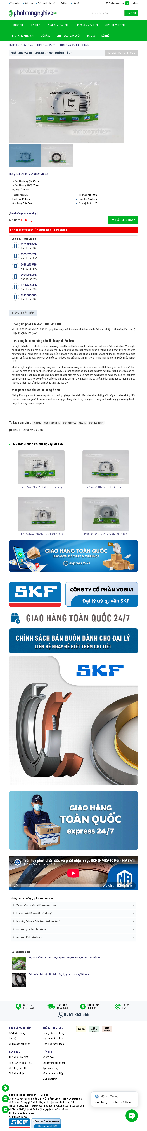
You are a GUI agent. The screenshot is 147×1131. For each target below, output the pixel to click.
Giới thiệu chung (17, 1033)
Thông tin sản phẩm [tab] (23, 312)
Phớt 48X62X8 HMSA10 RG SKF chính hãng (41, 533)
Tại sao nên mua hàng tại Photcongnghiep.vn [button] (35, 905)
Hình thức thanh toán (53, 1044)
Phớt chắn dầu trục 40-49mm (121, 53)
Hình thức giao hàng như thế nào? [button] (30, 929)
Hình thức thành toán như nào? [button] (28, 937)
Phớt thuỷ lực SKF (18, 1068)
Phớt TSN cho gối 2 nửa (21, 1062)
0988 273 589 (29, 264)
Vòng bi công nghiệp (53, 1073)
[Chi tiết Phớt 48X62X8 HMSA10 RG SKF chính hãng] (41, 514)
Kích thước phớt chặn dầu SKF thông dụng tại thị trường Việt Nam (59, 974)
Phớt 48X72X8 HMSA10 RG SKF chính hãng (105, 533)
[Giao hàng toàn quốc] (73, 555)
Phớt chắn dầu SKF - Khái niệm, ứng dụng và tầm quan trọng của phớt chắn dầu (65, 957)
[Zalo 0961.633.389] (5, 1089)
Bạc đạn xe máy (50, 1068)
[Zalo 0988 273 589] (5, 1111)
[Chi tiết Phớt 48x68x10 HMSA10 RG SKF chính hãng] (106, 467)
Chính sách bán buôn (47, 3)
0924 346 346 (29, 275)
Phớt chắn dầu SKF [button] (58, 25)
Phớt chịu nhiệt (16, 1073)
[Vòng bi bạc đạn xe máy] (33, 13)
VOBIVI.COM (48, 1057)
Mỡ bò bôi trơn (50, 1079)
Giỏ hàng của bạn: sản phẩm (123, 3)
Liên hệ (76, 3)
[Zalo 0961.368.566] (5, 1100)
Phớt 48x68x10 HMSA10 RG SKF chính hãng (106, 487)
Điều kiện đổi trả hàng (53, 1038)
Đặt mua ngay (125, 220)
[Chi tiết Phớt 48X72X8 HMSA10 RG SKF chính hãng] (106, 514)
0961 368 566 (29, 244)
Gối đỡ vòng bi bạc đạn (54, 1062)
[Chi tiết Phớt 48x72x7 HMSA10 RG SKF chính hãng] (41, 467)
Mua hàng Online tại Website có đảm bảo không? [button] (37, 921)
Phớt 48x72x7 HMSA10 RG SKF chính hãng (41, 487)
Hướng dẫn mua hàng (53, 1033)
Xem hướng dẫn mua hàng (23, 213)
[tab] (73, 905)
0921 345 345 (29, 295)
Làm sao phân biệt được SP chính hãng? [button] (33, 913)
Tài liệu (64, 3)
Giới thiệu (29, 3)
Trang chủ (15, 3)
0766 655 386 (29, 285)
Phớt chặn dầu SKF (18, 1057)
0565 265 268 (29, 254)
